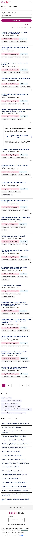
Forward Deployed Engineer (12, 401)
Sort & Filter (26, 25)
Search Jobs (16, 20)
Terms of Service (8, 142)
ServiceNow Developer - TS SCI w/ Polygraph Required (14, 165)
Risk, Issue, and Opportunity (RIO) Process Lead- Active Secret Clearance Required (15, 218)
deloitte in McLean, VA (10, 403)
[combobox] (16, 9)
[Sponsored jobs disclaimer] (31, 28)
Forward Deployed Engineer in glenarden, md (16, 409)
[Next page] (28, 385)
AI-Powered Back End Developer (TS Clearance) (15, 149)
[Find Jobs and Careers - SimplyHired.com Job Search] (7, 2)
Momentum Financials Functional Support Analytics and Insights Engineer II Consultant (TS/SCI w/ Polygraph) (14, 304)
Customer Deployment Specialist (11, 285)
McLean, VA (7, 398)
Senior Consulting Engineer (12, 406)
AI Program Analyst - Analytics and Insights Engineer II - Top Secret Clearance (14, 267)
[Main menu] (31, 2)
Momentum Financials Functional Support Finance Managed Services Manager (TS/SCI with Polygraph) (16, 321)
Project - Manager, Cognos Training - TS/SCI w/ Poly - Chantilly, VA (15, 250)
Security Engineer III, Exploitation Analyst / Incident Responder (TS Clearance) (14, 352)
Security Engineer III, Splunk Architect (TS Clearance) (13, 183)
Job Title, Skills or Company (9, 6)
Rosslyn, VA (21, 413)
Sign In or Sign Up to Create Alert (19, 136)
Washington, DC (8, 413)
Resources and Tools (15, 508)
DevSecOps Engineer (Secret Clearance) (13, 236)
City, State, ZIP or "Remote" (9, 13)
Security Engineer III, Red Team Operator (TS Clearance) (14, 48)
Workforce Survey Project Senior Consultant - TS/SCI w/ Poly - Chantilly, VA (14, 32)
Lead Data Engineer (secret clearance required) (15, 78)
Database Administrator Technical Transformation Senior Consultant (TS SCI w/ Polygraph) (16, 110)
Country (10, 516)
